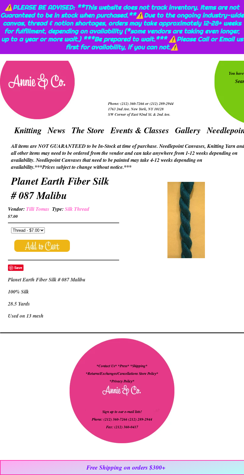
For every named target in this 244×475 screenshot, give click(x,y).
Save (18, 267)
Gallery (188, 130)
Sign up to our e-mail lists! (122, 411)
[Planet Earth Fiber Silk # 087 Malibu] (186, 220)
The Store (88, 130)
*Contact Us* (107, 365)
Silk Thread (77, 208)
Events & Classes (140, 130)
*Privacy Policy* (122, 381)
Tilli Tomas (37, 208)
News (56, 130)
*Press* (124, 365)
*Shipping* (138, 365)
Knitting (28, 130)
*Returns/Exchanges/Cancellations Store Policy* (122, 373)
